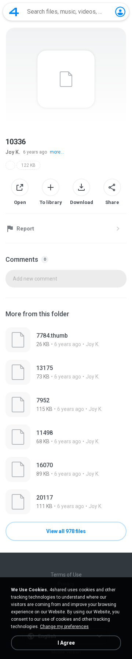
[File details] (66, 339)
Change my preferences (64, 626)
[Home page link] (14, 11)
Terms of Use (66, 575)
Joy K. (13, 152)
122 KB (28, 165)
